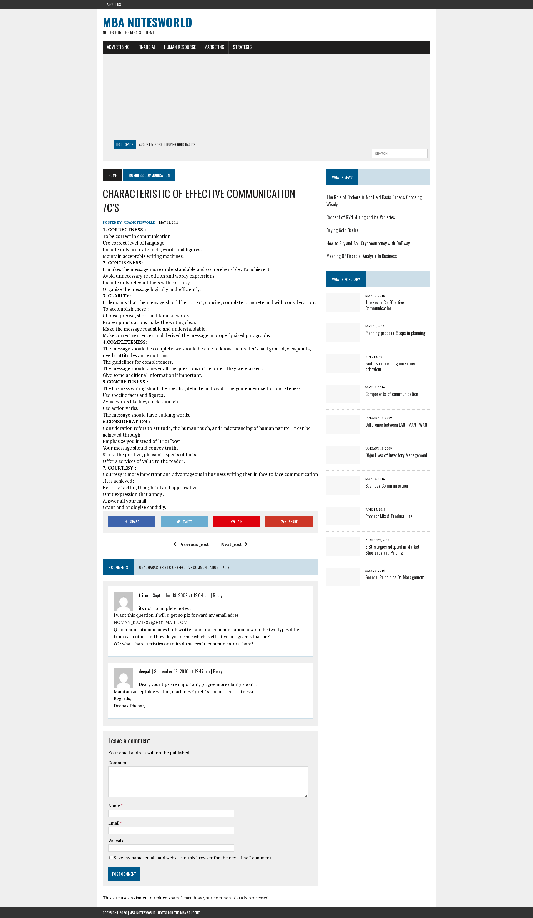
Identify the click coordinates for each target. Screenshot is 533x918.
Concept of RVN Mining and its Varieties (360, 217)
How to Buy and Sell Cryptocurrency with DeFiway (368, 243)
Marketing (214, 47)
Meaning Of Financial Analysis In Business (361, 256)
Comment (118, 762)
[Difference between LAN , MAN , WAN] (343, 430)
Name (114, 805)
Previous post (194, 544)
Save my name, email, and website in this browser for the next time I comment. (193, 858)
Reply (217, 595)
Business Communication (386, 485)
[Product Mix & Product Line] (343, 521)
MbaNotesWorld (139, 222)
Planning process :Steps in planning (395, 333)
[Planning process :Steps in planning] (343, 338)
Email (114, 823)
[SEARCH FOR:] (400, 152)
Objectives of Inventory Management (396, 455)
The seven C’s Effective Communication (384, 305)
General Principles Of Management (395, 577)
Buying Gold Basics (342, 230)
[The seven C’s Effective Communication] (343, 308)
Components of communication (391, 394)
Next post (231, 544)
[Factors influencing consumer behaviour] (343, 369)
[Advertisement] (266, 98)
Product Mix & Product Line (388, 516)
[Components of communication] (343, 399)
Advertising (118, 47)
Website (116, 840)
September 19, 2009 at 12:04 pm (181, 595)
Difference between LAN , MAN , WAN (396, 424)
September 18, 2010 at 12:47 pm (182, 671)
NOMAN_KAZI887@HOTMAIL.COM (150, 622)
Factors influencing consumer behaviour (390, 366)
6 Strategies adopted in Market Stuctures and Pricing (392, 549)
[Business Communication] (343, 491)
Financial (146, 47)
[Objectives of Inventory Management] (343, 460)
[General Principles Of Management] (343, 583)
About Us (114, 4)
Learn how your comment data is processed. (225, 898)
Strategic (242, 47)
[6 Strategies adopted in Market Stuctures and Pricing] (343, 552)
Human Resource (180, 47)
